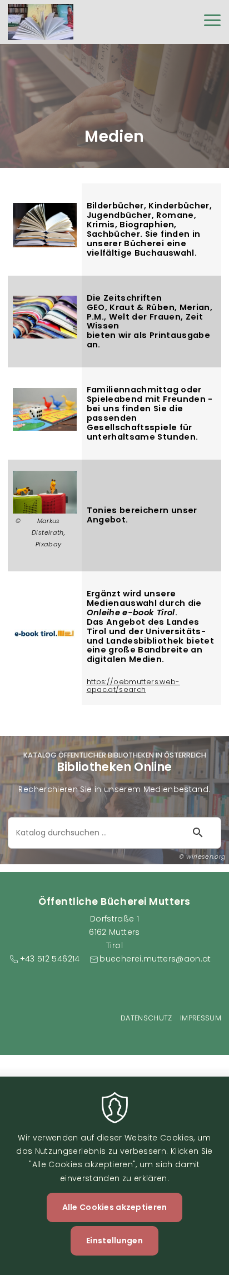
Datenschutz (146, 1018)
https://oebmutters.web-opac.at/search (133, 685)
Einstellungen (114, 1240)
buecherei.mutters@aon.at (155, 958)
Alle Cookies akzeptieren (114, 1207)
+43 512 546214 (49, 958)
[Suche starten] (197, 832)
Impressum (200, 1018)
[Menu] (212, 21)
